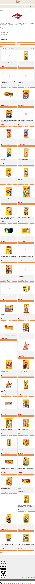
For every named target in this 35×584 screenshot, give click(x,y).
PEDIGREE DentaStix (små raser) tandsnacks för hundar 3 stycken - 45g (26, 179)
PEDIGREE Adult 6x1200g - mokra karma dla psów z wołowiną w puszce (25, 352)
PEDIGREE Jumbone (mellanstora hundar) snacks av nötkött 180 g (8, 410)
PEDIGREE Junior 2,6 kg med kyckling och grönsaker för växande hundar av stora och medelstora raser (25, 469)
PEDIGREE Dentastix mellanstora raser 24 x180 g (7, 314)
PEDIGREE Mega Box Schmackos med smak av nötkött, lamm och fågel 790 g (25, 449)
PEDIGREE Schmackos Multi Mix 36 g (23, 390)
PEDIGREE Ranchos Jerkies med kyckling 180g (7, 544)
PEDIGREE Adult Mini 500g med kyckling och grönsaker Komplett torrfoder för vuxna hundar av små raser (25, 506)
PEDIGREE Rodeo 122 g (4, 159)
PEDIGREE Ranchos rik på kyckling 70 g (6, 275)
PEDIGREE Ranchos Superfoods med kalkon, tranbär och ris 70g (25, 410)
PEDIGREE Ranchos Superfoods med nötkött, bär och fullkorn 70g (25, 334)
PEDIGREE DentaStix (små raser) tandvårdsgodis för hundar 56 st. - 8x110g (25, 276)
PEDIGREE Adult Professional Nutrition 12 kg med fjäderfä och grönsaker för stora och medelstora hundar (9, 525)
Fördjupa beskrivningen (4, 39)
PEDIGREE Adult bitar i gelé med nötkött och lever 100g (8, 256)
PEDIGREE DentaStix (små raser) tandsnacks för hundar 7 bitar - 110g (26, 140)
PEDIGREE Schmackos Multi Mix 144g (23, 429)
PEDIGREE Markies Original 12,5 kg (22, 295)
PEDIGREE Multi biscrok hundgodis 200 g (6, 429)
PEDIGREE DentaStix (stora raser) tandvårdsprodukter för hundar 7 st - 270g (25, 121)
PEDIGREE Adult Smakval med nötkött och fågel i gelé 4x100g (25, 237)
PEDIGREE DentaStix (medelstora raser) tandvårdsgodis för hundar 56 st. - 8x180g (25, 257)
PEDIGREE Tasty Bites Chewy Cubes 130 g (6, 198)
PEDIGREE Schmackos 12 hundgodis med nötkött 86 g (25, 314)
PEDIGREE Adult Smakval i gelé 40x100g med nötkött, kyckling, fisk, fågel (8, 469)
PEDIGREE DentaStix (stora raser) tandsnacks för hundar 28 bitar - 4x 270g (26, 82)
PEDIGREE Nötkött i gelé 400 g (5, 178)
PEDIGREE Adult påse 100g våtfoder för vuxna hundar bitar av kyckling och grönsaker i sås (8, 218)
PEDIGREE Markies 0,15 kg (4, 371)
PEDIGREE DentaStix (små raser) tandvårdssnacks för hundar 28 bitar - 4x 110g (25, 101)
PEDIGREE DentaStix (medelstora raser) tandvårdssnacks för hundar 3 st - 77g (9, 82)
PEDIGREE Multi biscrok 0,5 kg (22, 198)
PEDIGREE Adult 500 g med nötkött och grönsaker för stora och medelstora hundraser (25, 525)
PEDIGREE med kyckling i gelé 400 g (23, 159)
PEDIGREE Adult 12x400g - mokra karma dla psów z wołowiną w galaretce (8, 391)
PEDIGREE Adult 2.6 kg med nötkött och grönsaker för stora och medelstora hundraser (8, 488)
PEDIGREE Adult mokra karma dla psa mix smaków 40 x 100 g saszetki (25, 488)
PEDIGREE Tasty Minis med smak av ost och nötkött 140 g (26, 544)
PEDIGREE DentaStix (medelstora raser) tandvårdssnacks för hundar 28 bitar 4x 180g (9, 121)
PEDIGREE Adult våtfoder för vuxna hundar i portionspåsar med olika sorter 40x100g (7, 101)
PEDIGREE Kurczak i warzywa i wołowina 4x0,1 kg (7, 295)
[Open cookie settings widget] (1, 583)
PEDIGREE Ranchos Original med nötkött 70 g (24, 371)
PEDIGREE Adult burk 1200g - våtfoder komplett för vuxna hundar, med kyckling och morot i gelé (9, 449)
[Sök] (33, 4)
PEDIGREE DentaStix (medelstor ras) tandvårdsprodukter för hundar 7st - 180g (26, 62)
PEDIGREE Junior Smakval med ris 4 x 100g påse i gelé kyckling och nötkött (8, 237)
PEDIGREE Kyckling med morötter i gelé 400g (24, 217)
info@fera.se (33, 578)
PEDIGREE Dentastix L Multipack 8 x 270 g (6, 62)
